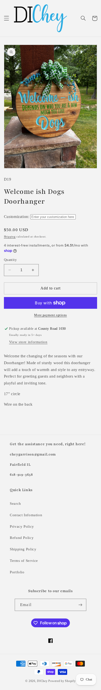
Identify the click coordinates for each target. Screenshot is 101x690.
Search (15, 503)
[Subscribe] (80, 605)
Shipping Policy (23, 549)
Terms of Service (24, 561)
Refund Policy (22, 538)
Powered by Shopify (62, 681)
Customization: (16, 217)
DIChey (42, 681)
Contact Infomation (26, 515)
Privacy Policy (22, 526)
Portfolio (17, 572)
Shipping (10, 236)
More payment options (50, 315)
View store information (28, 342)
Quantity (10, 260)
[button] (6, 18)
